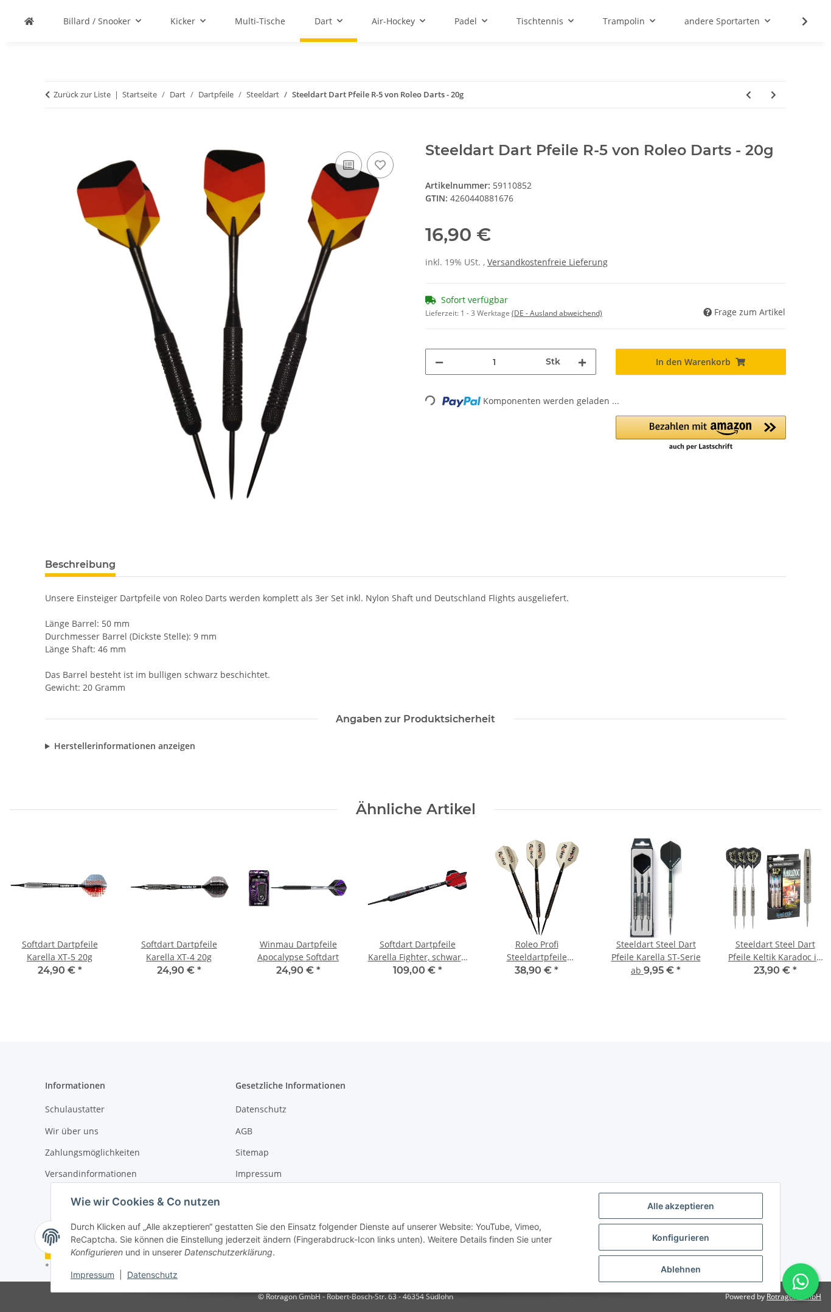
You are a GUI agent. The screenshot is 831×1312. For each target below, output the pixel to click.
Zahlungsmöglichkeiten (92, 1152)
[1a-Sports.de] (29, 21)
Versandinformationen (91, 1173)
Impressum (92, 1274)
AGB (243, 1131)
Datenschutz (152, 1274)
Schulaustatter (75, 1109)
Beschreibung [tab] (80, 564)
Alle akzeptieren (680, 1206)
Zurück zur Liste (82, 94)
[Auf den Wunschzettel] (380, 165)
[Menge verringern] (439, 361)
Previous (30, 916)
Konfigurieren (680, 1237)
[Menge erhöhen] (582, 361)
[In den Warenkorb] (54, 135)
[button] (797, 21)
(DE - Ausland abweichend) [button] (557, 313)
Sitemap (252, 1152)
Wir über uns (72, 1131)
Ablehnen (681, 1269)
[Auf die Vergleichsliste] (348, 165)
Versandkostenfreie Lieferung (547, 262)
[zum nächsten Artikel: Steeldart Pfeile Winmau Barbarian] (773, 95)
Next (801, 916)
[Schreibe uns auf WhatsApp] (800, 1281)
